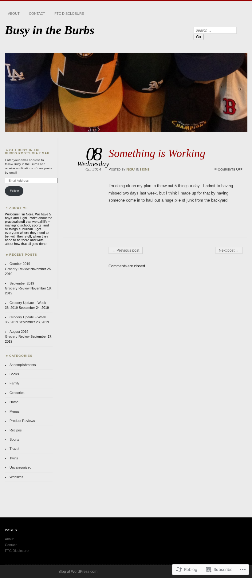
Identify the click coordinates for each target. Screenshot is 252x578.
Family (14, 383)
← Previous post (125, 250)
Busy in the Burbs (49, 30)
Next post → (229, 250)
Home (144, 169)
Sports (14, 439)
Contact (37, 13)
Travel (14, 448)
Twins (14, 458)
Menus (15, 411)
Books (14, 374)
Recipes (16, 430)
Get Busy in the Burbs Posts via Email (27, 151)
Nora (130, 169)
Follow (14, 190)
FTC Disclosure (69, 13)
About (14, 13)
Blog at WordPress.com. (78, 571)
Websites (16, 477)
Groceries (17, 393)
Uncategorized (20, 467)
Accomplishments (23, 365)
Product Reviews (22, 421)
